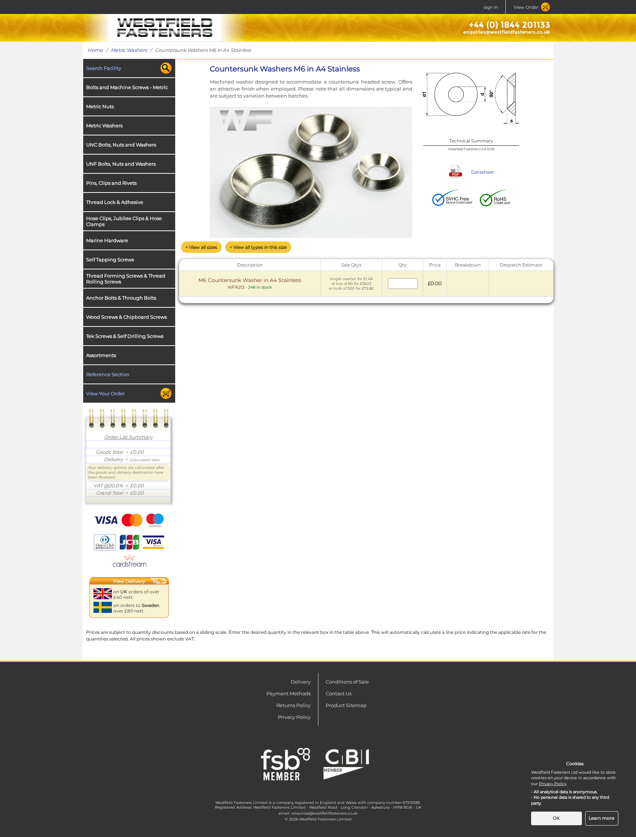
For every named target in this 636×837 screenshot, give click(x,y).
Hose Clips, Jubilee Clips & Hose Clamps (124, 221)
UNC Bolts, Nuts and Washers (121, 145)
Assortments (101, 355)
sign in (491, 7)
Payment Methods (288, 693)
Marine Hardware (107, 240)
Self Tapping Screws (110, 259)
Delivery (301, 682)
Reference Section (108, 374)
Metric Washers (129, 50)
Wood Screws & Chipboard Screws (126, 317)
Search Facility (103, 68)
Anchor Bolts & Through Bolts (121, 298)
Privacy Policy (294, 717)
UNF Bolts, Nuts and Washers (121, 164)
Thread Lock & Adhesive (114, 202)
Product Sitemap (346, 705)
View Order (526, 7)
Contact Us (338, 693)
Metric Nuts (100, 106)
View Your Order (105, 393)
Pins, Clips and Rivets (111, 183)
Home (95, 50)
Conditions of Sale (347, 682)
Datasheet (482, 172)
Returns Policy (293, 705)
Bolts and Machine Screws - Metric (127, 87)
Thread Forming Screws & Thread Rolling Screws (125, 279)
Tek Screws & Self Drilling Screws (124, 336)
